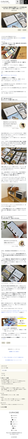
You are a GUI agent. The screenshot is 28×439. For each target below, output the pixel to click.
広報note (14, 426)
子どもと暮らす (16, 351)
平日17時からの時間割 (5, 381)
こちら (18, 80)
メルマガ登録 (15, 430)
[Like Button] (19, 30)
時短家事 (5, 389)
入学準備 (7, 390)
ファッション (10, 389)
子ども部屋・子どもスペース (15, 399)
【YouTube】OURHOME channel (7, 383)
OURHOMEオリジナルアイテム (17, 404)
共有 (25, 30)
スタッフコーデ (13, 381)
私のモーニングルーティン (12, 379)
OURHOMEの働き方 (4, 394)
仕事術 (17, 394)
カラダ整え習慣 (4, 379)
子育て (2, 399)
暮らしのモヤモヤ (13, 390)
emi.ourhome (15, 417)
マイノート (3, 390)
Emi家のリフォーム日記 (20, 388)
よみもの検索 (4, 407)
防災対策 (20, 389)
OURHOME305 (14, 415)
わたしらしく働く (12, 394)
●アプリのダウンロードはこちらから (9, 75)
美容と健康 (16, 389)
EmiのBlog (3, 388)
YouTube (14, 419)
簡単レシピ (10, 382)
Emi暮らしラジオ (14, 421)
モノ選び (24, 389)
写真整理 (10, 351)
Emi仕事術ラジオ (14, 423)
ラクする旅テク (4, 382)
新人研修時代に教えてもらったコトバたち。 (14, 360)
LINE (14, 428)
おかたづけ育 (7, 399)
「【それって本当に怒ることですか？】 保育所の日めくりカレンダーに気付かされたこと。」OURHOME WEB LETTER (15, 357)
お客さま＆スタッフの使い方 (6, 404)
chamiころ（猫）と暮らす (15, 400)
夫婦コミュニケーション (5, 400)
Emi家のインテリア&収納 (10, 388)
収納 (2, 389)
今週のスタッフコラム (16, 382)
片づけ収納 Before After (21, 381)
